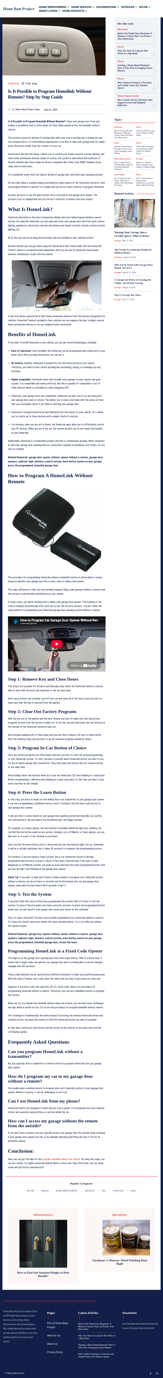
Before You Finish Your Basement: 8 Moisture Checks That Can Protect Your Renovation (134, 36)
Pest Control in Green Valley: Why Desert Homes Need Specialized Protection (123, 181)
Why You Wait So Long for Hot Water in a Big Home (145, 133)
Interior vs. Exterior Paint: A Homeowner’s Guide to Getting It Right (145, 164)
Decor (120, 47)
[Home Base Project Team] (10, 109)
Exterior (139, 159)
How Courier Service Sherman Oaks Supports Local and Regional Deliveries (134, 103)
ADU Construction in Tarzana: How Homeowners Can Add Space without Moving (145, 181)
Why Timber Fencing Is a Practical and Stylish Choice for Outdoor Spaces (134, 85)
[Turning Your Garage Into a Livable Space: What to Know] (134, 213)
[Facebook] (80, 109)
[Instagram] (157, 1373)
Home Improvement (128, 96)
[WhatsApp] (102, 109)
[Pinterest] (95, 109)
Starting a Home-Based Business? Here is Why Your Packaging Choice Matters (134, 68)
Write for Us (53, 1335)
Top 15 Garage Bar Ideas (127, 295)
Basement (122, 29)
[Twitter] (88, 109)
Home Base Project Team (28, 109)
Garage (13, 83)
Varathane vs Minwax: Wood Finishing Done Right (119, 1262)
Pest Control (119, 175)
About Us (52, 1343)
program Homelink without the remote (61, 1159)
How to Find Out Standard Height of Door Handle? (43, 1274)
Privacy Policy (55, 1352)
